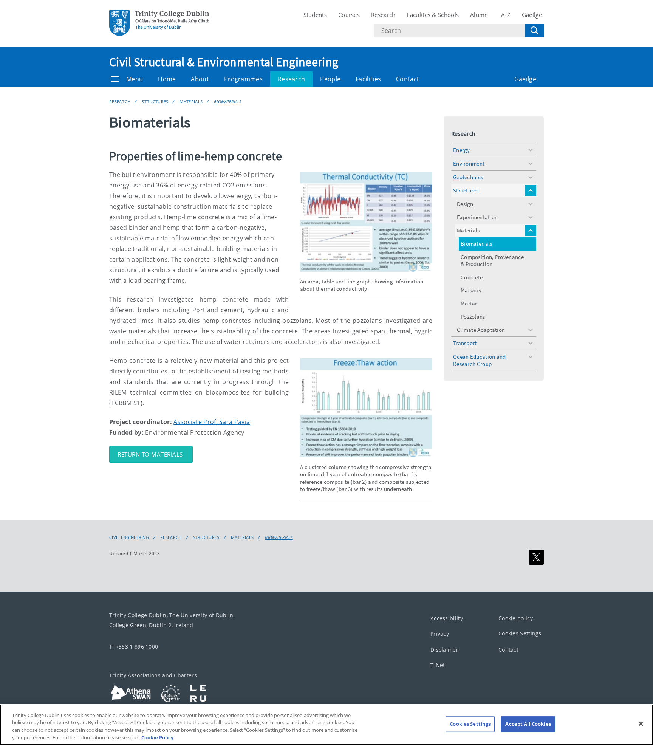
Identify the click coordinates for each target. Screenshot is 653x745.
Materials (191, 101)
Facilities (368, 79)
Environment (468, 163)
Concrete (472, 277)
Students (315, 15)
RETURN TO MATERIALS (151, 454)
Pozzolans (473, 316)
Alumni (480, 15)
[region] (326, 724)
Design (465, 204)
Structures (155, 101)
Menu (134, 79)
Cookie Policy (157, 737)
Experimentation (477, 217)
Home (167, 79)
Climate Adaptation (481, 329)
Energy (461, 149)
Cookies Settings (520, 633)
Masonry (471, 290)
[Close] (641, 723)
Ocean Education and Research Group (479, 360)
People (330, 79)
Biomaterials (228, 101)
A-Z (506, 15)
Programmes (243, 79)
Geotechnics (468, 177)
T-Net (437, 665)
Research (383, 15)
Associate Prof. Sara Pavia (211, 422)
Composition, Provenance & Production (492, 260)
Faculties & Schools (433, 15)
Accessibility (446, 618)
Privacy (439, 633)
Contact (407, 79)
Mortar (469, 303)
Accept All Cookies (528, 723)
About (200, 79)
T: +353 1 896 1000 (133, 646)
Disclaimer (444, 649)
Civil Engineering (129, 537)
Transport (465, 343)
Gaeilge (532, 15)
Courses (349, 15)
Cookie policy (515, 618)
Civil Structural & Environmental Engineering (223, 62)
